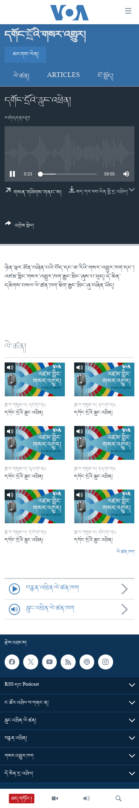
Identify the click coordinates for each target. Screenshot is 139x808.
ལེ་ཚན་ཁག (125, 552)
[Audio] (86, 798)
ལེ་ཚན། (21, 76)
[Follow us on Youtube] (49, 661)
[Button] (19, 227)
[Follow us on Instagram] (105, 661)
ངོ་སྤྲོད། (106, 76)
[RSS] (68, 661)
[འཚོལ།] (118, 798)
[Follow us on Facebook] (12, 661)
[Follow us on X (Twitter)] (30, 661)
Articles (63, 76)
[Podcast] (87, 661)
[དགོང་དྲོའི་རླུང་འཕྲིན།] (35, 379)
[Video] (54, 798)
